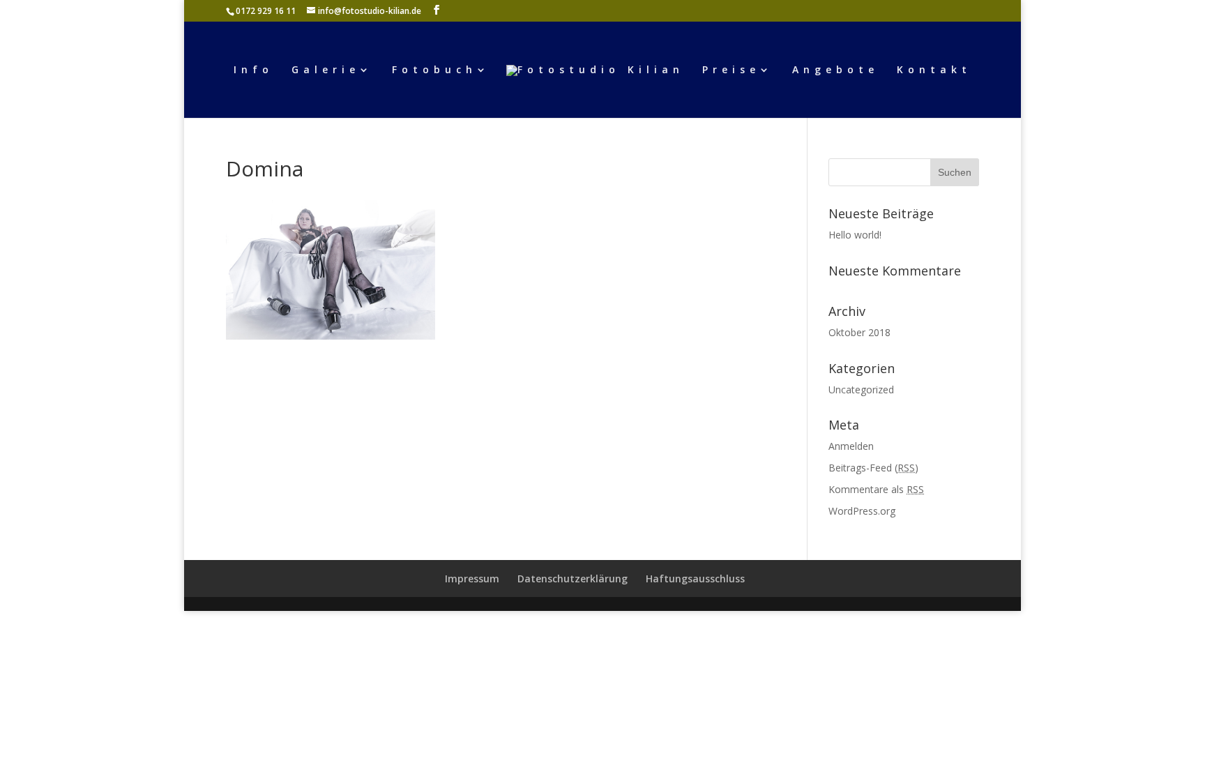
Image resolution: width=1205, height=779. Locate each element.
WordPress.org (861, 510)
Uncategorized (861, 389)
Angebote (835, 70)
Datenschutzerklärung (572, 578)
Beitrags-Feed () (873, 467)
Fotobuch (434, 70)
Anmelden (851, 446)
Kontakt (934, 70)
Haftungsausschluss (695, 578)
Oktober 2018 (859, 332)
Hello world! (854, 234)
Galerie (325, 70)
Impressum (472, 578)
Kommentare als (876, 489)
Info (253, 70)
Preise (731, 70)
